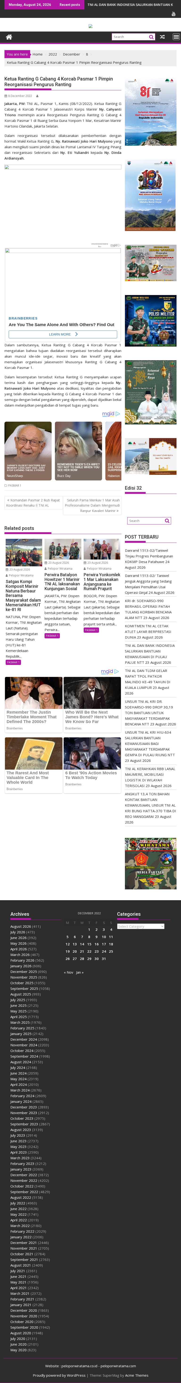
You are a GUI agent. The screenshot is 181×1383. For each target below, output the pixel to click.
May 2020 (18, 1349)
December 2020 (23, 1310)
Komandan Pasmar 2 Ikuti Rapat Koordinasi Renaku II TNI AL (33, 503)
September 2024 (24, 1056)
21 (82, 951)
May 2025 (18, 1011)
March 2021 (20, 1293)
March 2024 (20, 1090)
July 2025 (17, 999)
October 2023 (21, 1118)
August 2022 (20, 1197)
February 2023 (22, 1163)
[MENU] (176, 36)
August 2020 (20, 1333)
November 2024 (23, 1045)
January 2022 (21, 1237)
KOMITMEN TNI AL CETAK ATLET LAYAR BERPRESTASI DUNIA (148, 632)
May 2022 (18, 1214)
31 (104, 958)
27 (75, 958)
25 (111, 951)
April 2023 (18, 1152)
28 (82, 958)
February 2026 (22, 960)
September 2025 (24, 988)
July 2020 (17, 1338)
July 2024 (17, 1067)
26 (68, 958)
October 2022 (21, 1186)
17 (104, 944)
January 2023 (21, 1169)
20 (75, 951)
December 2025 (23, 971)
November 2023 (23, 1112)
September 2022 (24, 1191)
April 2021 (18, 1287)
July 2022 (17, 1203)
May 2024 (18, 1078)
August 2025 (20, 994)
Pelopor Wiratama (20, 575)
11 (111, 936)
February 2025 (22, 1028)
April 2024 (18, 1084)
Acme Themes (136, 1375)
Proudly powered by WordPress (59, 1375)
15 (89, 944)
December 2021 (23, 1242)
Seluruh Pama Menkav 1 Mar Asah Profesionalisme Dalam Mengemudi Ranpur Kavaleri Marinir (92, 505)
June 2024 (18, 1073)
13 (75, 944)
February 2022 (22, 1231)
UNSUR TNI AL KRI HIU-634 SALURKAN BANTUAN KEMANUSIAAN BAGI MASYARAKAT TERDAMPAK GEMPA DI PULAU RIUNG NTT (150, 743)
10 (104, 936)
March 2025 (20, 1022)
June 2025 (18, 1005)
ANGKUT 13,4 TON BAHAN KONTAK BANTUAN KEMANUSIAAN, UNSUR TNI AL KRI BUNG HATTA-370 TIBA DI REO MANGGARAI (150, 805)
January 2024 (21, 1101)
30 (97, 958)
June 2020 (18, 1344)
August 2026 (20, 926)
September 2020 (24, 1327)
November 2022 (23, 1180)
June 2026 (18, 937)
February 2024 (22, 1095)
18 (111, 944)
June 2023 (18, 1141)
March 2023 (20, 1157)
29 (89, 958)
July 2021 (17, 1270)
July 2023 (17, 1135)
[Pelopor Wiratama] (9, 36)
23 (97, 951)
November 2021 (23, 1248)
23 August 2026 (19, 570)
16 (97, 944)
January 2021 (21, 1304)
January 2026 (21, 965)
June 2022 (18, 1208)
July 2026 (17, 932)
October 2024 (21, 1050)
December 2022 (23, 1174)
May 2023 (18, 1146)
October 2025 (21, 982)
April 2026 (18, 949)
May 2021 (18, 1282)
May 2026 (18, 943)
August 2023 (20, 1129)
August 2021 (20, 1265)
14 (82, 944)
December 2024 (23, 1039)
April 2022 (18, 1220)
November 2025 (23, 977)
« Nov (68, 972)
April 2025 (18, 1016)
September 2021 (24, 1259)
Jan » (80, 972)
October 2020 (21, 1321)
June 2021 (18, 1276)
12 (68, 944)
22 (89, 951)
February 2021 (22, 1299)
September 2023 (24, 1124)
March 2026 (20, 954)
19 (68, 951)
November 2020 (23, 1316)
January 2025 (21, 1033)
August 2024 (20, 1061)
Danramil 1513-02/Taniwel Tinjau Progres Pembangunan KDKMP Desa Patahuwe (149, 556)
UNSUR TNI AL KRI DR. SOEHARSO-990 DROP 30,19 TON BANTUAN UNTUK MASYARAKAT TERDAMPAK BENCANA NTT (149, 712)
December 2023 (23, 1107)
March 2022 (20, 1225)
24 (104, 951)
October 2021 (21, 1253)
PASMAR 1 (14, 486)
